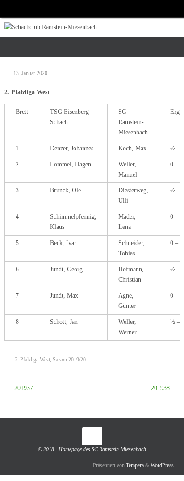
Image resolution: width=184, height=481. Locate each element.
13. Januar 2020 (30, 73)
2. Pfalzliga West (32, 360)
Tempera (135, 465)
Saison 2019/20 (69, 360)
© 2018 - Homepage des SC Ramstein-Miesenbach (92, 449)
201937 (23, 388)
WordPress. (163, 465)
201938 (161, 388)
